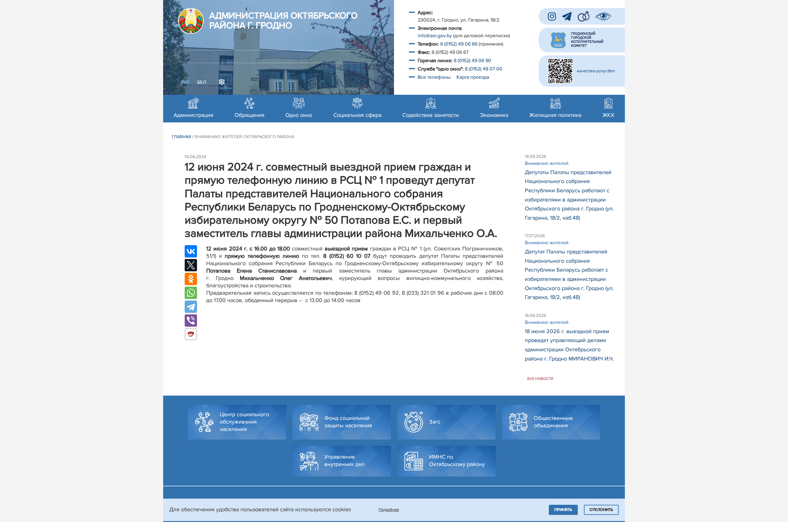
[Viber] (191, 320)
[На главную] (191, 21)
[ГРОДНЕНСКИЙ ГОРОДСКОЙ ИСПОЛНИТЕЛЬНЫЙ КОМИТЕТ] (582, 40)
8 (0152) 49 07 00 (484, 69)
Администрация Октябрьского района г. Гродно (283, 21)
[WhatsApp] (191, 293)
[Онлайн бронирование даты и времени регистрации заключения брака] (583, 16)
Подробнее (389, 509)
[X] (191, 265)
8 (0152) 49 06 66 (458, 44)
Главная (181, 136)
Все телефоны (435, 77)
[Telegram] (191, 307)
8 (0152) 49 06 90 (472, 61)
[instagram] (552, 16)
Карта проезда (472, 77)
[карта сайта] (222, 81)
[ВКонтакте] (191, 251)
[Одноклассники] (191, 279)
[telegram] (567, 16)
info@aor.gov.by (435, 36)
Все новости (540, 379)
